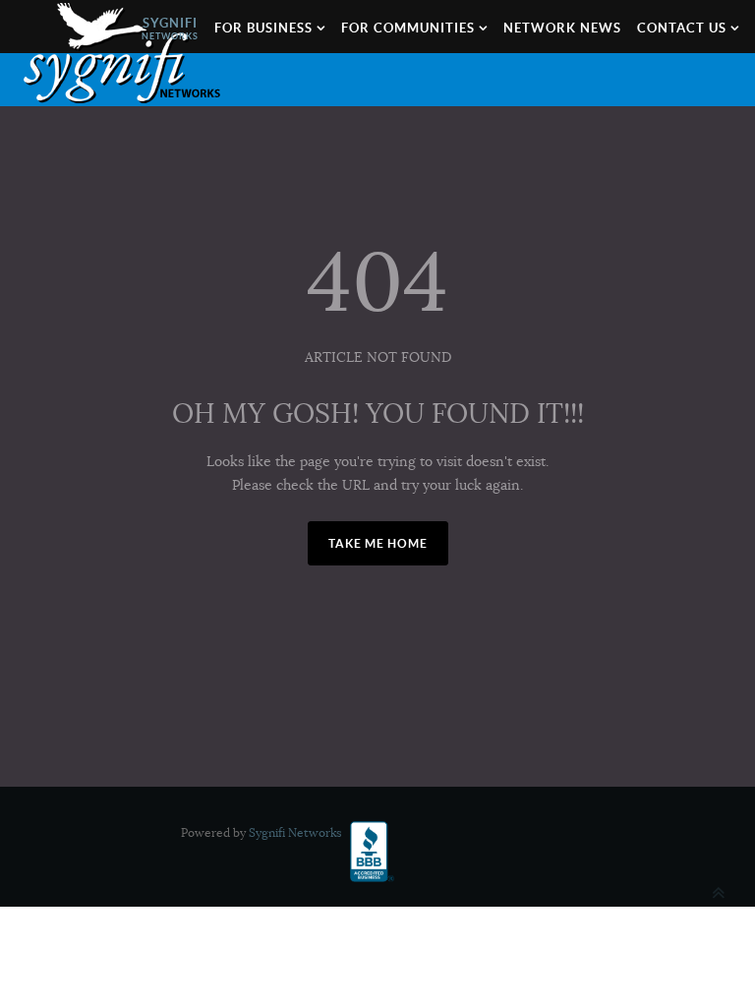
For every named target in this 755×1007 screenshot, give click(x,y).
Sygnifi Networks (295, 832)
